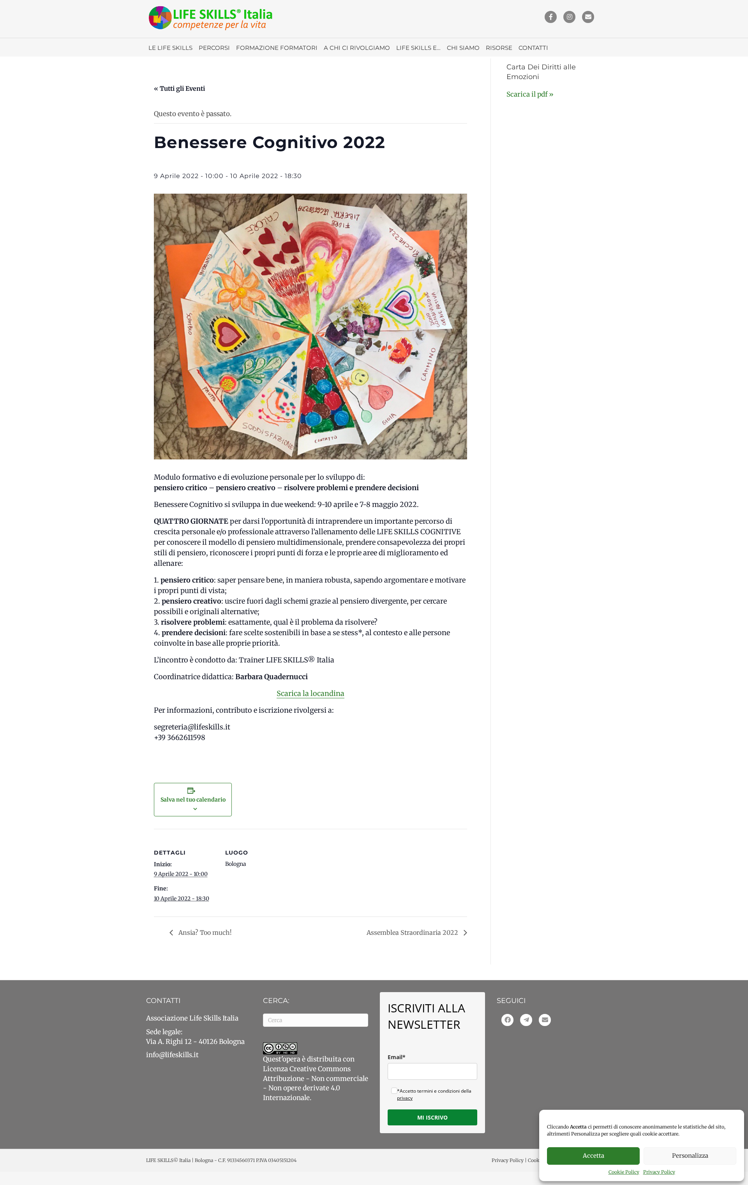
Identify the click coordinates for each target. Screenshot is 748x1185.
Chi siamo (463, 47)
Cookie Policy (624, 1172)
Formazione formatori (277, 47)
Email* (397, 1057)
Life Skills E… (418, 47)
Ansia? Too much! (204, 932)
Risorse (499, 47)
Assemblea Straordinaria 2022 (413, 932)
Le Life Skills (170, 47)
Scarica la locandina (310, 693)
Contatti (533, 47)
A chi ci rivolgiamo (357, 47)
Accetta (593, 1155)
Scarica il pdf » (530, 94)
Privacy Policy (659, 1172)
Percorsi (214, 47)
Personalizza (690, 1155)
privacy (405, 1098)
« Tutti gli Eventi (179, 88)
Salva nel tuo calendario (193, 799)
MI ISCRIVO (432, 1117)
